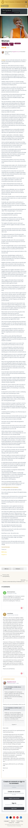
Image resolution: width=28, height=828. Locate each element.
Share (7, 568)
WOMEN (3, 60)
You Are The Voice (5, 547)
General (17, 12)
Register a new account (14, 798)
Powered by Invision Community (14, 825)
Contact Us (11, 822)
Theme (13, 821)
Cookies (17, 822)
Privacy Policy (20, 821)
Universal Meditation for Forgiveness (9, 487)
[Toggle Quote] (5, 687)
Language (6, 821)
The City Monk (6, 10)
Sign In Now (14, 808)
